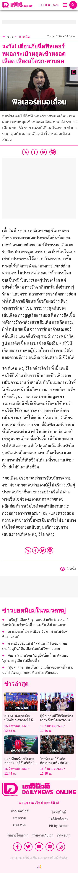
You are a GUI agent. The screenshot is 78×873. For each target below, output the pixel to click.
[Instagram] (60, 846)
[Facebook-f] (17, 846)
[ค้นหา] (73, 5)
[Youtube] (39, 846)
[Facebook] (35, 550)
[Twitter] (42, 550)
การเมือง (25, 36)
